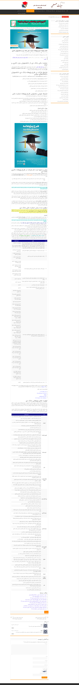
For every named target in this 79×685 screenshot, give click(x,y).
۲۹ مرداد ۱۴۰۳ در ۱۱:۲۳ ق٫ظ (14, 624)
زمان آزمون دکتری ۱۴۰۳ (64, 51)
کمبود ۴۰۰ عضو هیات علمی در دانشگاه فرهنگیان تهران (37, 595)
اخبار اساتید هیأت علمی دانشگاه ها (40, 27)
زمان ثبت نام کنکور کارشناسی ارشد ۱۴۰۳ (62, 85)
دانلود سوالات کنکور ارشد (64, 94)
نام (46, 656)
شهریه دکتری (66, 64)
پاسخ (12, 627)
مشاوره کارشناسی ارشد (64, 78)
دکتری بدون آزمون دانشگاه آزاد (63, 44)
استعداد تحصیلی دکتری (64, 60)
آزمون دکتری (66, 39)
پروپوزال (45, 394)
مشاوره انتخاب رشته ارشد (22, 13)
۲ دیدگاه (29, 52)
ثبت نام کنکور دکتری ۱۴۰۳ (64, 53)
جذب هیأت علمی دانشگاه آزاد (50, 11)
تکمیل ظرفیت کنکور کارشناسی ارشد (62, 90)
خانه (47, 27)
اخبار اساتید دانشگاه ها (30, 11)
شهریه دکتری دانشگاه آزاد (64, 65)
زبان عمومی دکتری (65, 62)
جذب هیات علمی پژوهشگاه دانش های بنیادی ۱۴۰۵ (38, 602)
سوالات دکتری (66, 58)
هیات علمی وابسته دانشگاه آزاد (63, 32)
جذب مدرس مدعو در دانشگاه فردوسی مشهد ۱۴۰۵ (38, 598)
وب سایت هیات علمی (40, 67)
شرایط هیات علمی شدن (64, 28)
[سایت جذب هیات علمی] (40, 5)
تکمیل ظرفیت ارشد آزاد (64, 92)
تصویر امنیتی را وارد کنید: (43, 673)
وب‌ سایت (45, 664)
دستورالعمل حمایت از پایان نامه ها (40, 398)
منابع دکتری (66, 56)
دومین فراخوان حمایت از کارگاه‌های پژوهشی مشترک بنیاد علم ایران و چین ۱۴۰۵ (33, 601)
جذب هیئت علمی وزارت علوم (60, 11)
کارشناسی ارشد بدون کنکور (64, 79)
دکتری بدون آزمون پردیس (64, 46)
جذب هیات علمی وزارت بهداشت (63, 26)
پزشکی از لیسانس (65, 99)
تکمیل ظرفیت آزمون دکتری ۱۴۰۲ (63, 49)
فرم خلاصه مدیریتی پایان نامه (41, 393)
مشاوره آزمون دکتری (65, 40)
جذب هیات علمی (67, 11)
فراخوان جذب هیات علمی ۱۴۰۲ (63, 23)
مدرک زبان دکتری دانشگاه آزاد (63, 67)
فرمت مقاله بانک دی (43, 391)
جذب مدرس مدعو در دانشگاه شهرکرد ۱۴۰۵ (39, 596)
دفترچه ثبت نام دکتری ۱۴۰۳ (64, 55)
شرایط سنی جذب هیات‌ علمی (63, 30)
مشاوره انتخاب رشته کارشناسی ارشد (62, 101)
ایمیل (46, 660)
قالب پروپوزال (43, 386)
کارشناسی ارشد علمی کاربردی (64, 97)
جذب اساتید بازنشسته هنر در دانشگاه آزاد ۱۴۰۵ (38, 609)
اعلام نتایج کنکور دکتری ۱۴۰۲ (63, 48)
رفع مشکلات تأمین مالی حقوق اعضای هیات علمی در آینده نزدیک (35, 599)
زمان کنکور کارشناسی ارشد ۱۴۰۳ (63, 87)
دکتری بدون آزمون (65, 42)
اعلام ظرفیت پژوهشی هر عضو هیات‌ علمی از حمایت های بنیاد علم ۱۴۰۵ (34, 607)
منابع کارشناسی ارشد (65, 81)
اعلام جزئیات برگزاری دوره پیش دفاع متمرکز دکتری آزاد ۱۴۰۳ (18, 618)
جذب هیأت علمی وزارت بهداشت (40, 11)
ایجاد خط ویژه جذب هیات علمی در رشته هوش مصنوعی (37, 604)
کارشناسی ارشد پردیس (64, 96)
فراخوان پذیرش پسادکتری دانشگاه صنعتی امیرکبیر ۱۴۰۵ (52, 17)
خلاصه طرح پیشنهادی (42, 396)
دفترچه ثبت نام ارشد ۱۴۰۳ (64, 88)
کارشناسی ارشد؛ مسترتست (64, 76)
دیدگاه (46, 643)
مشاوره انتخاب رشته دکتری (21, 11)
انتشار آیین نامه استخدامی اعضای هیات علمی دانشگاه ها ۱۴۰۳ (40, 618)
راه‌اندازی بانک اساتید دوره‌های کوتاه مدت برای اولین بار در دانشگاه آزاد (35, 605)
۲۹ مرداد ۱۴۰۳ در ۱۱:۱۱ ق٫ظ (14, 630)
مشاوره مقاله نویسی (65, 69)
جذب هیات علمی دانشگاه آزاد (63, 25)
